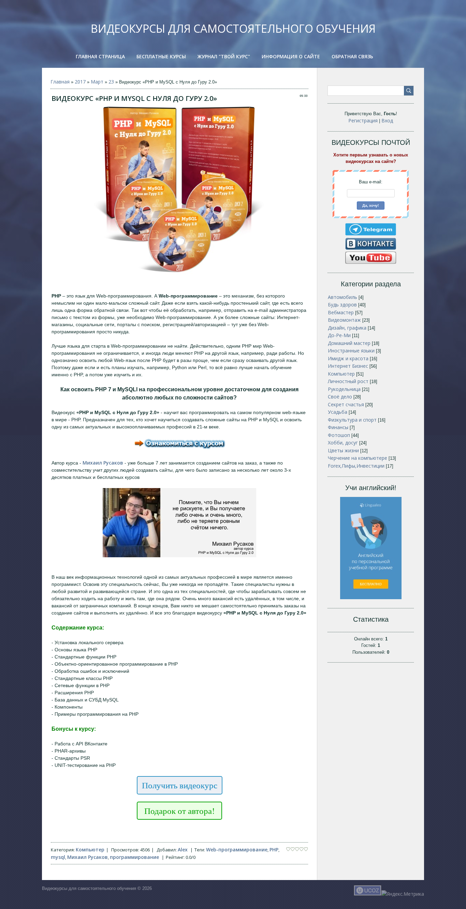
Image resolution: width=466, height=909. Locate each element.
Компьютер (90, 849)
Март (97, 81)
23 (111, 81)
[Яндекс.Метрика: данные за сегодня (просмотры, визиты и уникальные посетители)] (402, 893)
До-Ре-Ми (339, 335)
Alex (183, 849)
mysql (58, 857)
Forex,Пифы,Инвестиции (356, 466)
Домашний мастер (349, 343)
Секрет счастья (346, 404)
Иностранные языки (351, 350)
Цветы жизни (343, 450)
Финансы (338, 427)
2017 (80, 81)
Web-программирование (236, 849)
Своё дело (340, 396)
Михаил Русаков (87, 857)
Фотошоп (339, 435)
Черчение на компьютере (357, 458)
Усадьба (337, 412)
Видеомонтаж (344, 320)
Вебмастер (341, 312)
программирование (134, 857)
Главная (60, 81)
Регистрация (363, 120)
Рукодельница (344, 389)
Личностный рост (348, 381)
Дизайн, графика (347, 327)
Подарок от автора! (179, 810)
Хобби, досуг (343, 442)
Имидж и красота (348, 358)
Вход (387, 120)
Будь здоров (342, 304)
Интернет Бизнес (348, 366)
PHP (274, 849)
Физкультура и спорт (352, 419)
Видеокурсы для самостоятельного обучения (233, 28)
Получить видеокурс (179, 785)
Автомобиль (342, 297)
